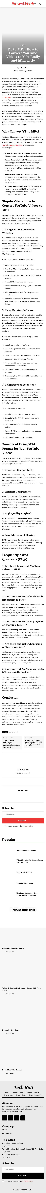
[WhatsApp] (28, 796)
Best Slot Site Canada (25, 883)
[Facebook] (12, 796)
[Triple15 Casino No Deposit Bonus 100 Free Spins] (8, 861)
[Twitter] (18, 796)
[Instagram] (10, 1117)
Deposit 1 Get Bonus (24, 872)
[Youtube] (22, 1117)
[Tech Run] (23, 760)
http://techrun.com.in (23, 773)
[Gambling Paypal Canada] (8, 850)
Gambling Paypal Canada (26, 850)
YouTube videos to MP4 (12, 145)
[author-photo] (3, 951)
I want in (22, 821)
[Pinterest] (23, 796)
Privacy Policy (27, 826)
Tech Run (24, 68)
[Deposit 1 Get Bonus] (8, 872)
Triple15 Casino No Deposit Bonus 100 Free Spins (23, 1149)
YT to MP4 (13, 732)
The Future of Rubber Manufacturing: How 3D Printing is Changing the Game (33, 743)
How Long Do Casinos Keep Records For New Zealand (27, 894)
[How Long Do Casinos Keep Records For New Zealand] (8, 894)
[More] (33, 796)
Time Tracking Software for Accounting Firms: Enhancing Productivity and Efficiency (11, 744)
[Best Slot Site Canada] (8, 883)
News (23, 45)
